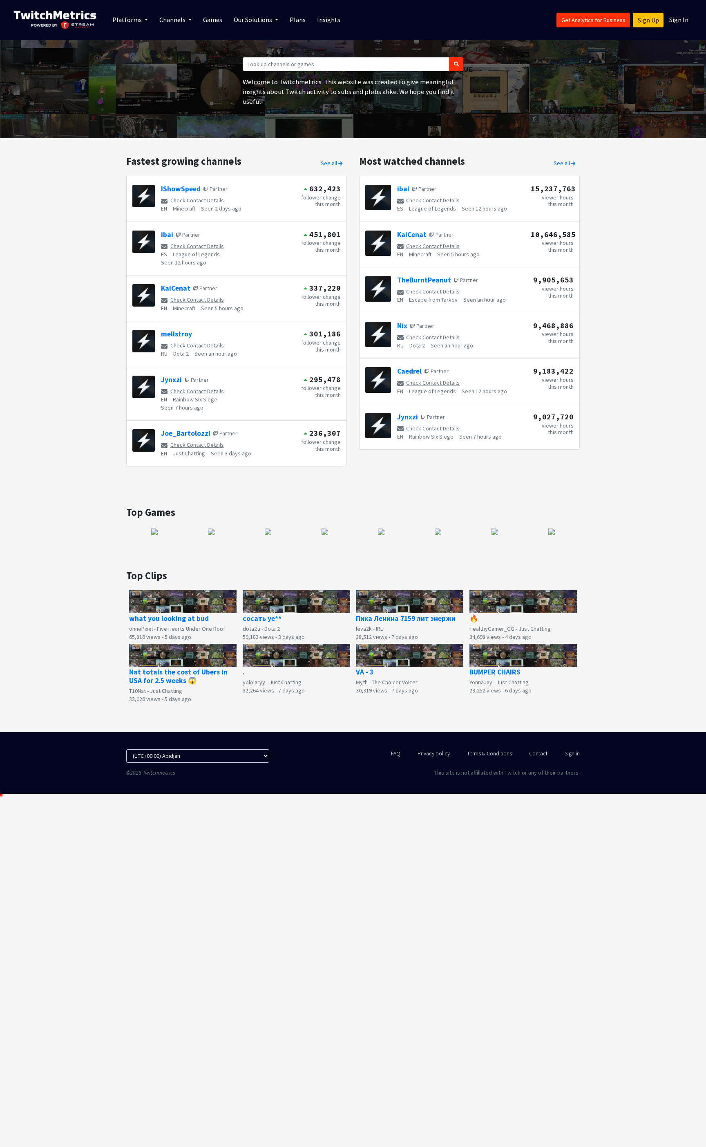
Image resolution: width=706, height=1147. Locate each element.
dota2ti (251, 628)
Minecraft (184, 208)
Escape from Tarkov (433, 299)
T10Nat (137, 690)
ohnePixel (141, 628)
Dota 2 (181, 353)
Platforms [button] (127, 20)
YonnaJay (480, 682)
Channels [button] (173, 20)
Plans (298, 20)
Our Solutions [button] (253, 20)
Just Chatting (189, 453)
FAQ (395, 753)
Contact (538, 753)
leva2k (364, 628)
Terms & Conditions (489, 753)
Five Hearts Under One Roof (191, 628)
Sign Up (648, 20)
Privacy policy (434, 753)
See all (329, 163)
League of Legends (196, 254)
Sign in (572, 753)
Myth (362, 682)
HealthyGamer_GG (491, 628)
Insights (328, 20)
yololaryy (254, 682)
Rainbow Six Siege (195, 399)
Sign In (678, 20)
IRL (379, 628)
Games (212, 20)
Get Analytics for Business (593, 20)
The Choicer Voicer (395, 682)
